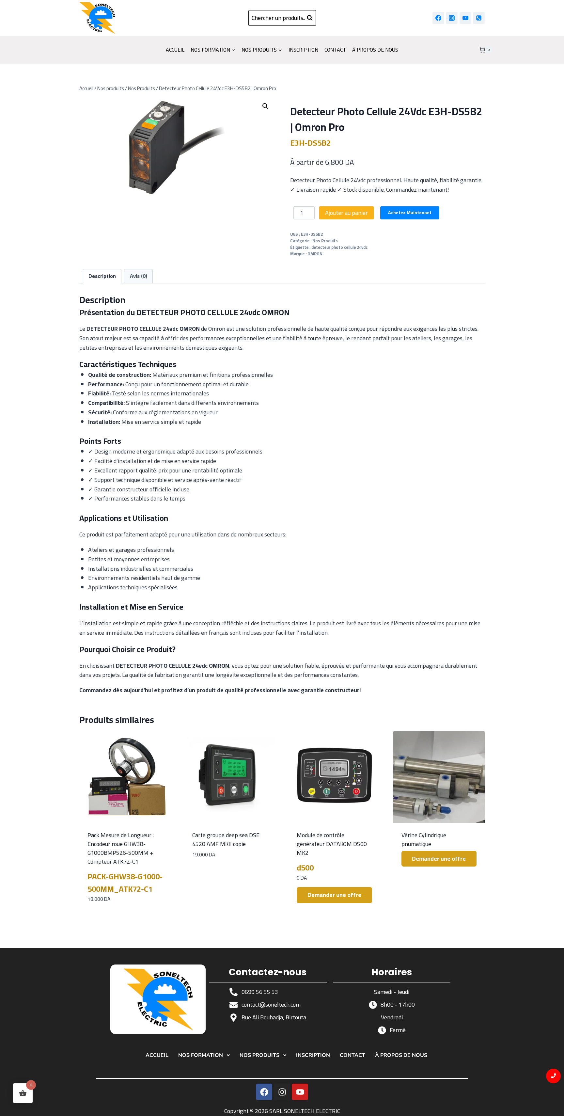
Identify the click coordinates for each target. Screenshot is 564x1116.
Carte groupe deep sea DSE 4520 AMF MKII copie (225, 839)
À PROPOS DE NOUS (375, 50)
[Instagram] (452, 18)
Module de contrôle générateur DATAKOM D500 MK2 (332, 844)
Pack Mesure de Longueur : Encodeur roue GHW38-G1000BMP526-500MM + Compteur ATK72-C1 (120, 848)
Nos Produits (325, 241)
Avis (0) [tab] (138, 276)
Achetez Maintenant (409, 212)
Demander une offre (334, 894)
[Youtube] (300, 1092)
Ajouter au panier (346, 212)
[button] (265, 106)
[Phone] (479, 18)
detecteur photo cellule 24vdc (339, 247)
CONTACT (335, 50)
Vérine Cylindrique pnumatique (423, 839)
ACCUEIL (175, 50)
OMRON (314, 254)
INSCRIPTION (303, 50)
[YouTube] (465, 18)
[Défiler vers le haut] (553, 1105)
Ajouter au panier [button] (229, 874)
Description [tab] (102, 276)
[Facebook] (438, 18)
